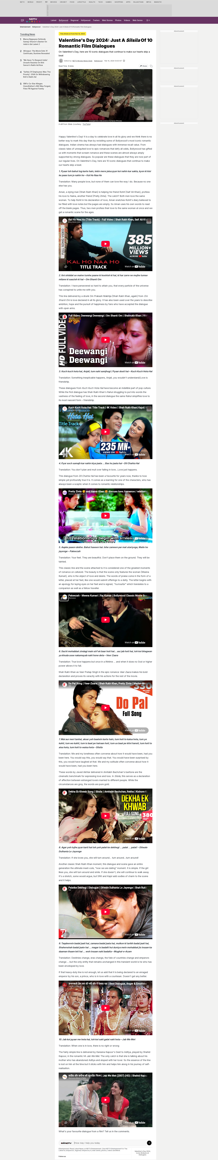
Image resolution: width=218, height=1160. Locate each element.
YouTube (86, 124)
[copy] (151, 66)
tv (90, 1150)
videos (110, 1150)
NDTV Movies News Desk (82, 61)
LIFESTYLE (81, 2)
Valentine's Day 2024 (142, 1151)
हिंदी (46, 2)
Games (109, 2)
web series (96, 1150)
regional (78, 1150)
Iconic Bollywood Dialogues (142, 1154)
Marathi (158, 2)
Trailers (96, 20)
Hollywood (85, 20)
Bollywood (63, 20)
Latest (53, 20)
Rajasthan (138, 2)
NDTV (22, 2)
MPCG (148, 2)
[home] (33, 20)
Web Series (138, 20)
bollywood (70, 1150)
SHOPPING (119, 2)
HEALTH (92, 2)
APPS (128, 2)
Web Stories (107, 20)
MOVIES (53, 2)
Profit (39, 2)
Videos (127, 20)
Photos (118, 20)
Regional (74, 20)
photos (104, 1150)
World (30, 2)
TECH (100, 2)
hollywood (85, 1150)
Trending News (27, 34)
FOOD (72, 2)
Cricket (63, 2)
